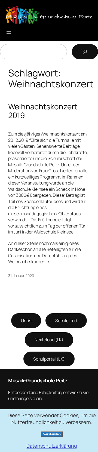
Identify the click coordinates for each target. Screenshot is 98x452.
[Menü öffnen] (8, 32)
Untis (26, 321)
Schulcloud (66, 321)
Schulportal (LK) (49, 359)
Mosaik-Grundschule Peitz (38, 380)
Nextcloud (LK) (49, 340)
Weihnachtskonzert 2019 (42, 110)
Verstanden (52, 434)
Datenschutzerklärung (51, 445)
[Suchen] (85, 51)
